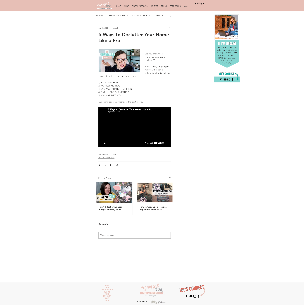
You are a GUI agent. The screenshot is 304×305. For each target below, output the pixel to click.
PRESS (107, 294)
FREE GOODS (107, 296)
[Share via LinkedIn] (111, 165)
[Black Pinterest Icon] (196, 3)
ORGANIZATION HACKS (118, 15)
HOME (107, 285)
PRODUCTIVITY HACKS (141, 15)
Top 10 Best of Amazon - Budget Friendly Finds (111, 208)
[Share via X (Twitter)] (105, 165)
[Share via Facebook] (99, 165)
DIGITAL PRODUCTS (107, 290)
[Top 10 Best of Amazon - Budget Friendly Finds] (114, 192)
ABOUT (107, 298)
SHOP (107, 288)
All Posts (99, 15)
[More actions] (169, 28)
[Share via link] (117, 165)
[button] (170, 15)
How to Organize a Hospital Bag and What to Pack (153, 208)
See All (168, 178)
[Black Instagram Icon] (201, 3)
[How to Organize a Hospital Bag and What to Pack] (155, 192)
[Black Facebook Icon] (204, 3)
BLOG (107, 300)
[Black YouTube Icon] (198, 3)
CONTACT (107, 292)
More (158, 15)
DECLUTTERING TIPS (106, 158)
